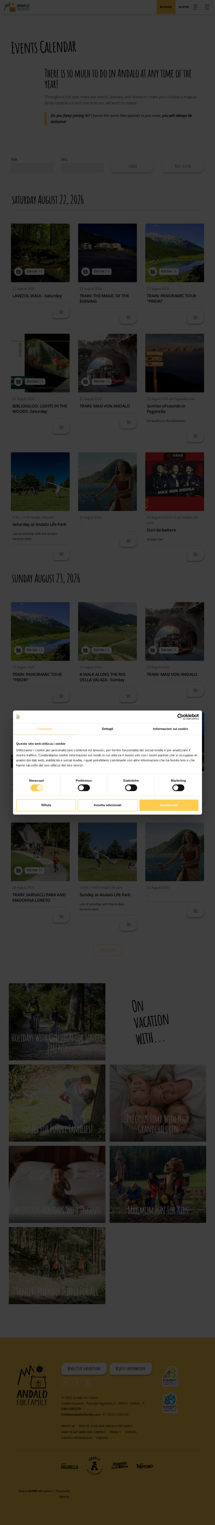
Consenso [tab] (44, 729)
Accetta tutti (169, 805)
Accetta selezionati (107, 805)
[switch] (84, 787)
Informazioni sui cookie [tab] (170, 729)
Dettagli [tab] (107, 729)
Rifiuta (46, 805)
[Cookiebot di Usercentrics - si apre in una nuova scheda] (180, 717)
